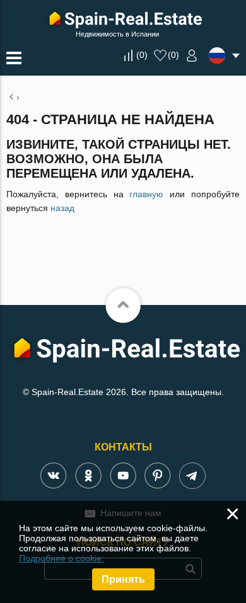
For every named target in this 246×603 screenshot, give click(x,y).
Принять (123, 579)
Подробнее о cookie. (61, 558)
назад (62, 208)
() (142, 55)
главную (146, 194)
